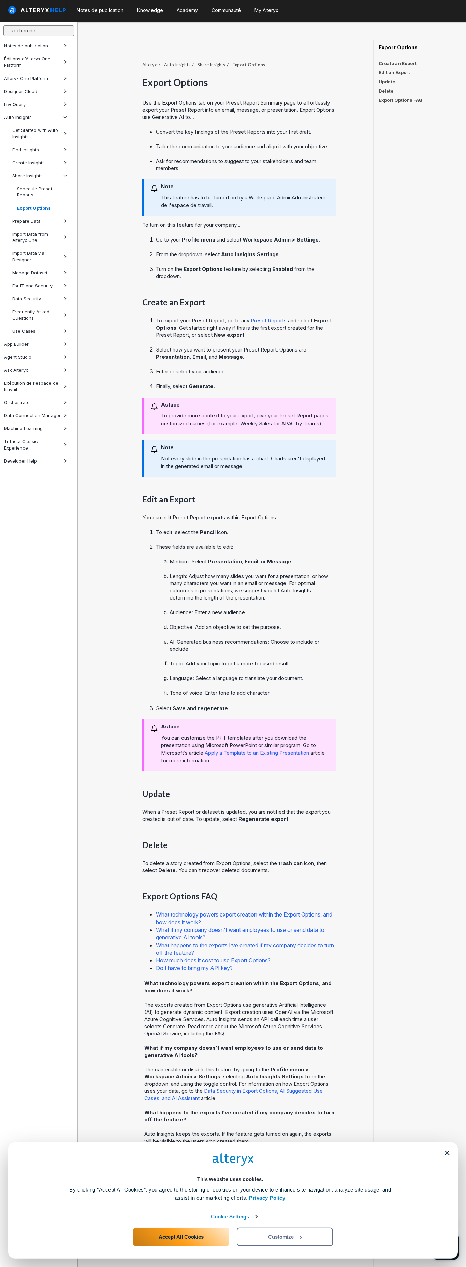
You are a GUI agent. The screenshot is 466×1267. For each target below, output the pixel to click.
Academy (187, 10)
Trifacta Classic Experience (21, 444)
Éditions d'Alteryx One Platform (27, 62)
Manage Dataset (29, 272)
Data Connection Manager (32, 415)
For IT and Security (32, 285)
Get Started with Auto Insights (35, 133)
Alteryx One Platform (26, 78)
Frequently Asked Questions (30, 314)
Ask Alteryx (16, 370)
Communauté (226, 10)
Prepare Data (26, 221)
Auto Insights (18, 117)
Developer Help (20, 461)
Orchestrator (17, 402)
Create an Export (398, 63)
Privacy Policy (267, 1198)
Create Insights (28, 162)
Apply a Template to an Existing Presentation (257, 752)
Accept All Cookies (181, 1237)
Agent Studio (17, 357)
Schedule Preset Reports (34, 191)
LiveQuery (15, 104)
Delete (386, 91)
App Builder (16, 344)
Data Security (26, 298)
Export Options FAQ (400, 100)
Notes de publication (26, 46)
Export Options (34, 208)
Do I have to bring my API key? (194, 968)
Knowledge (150, 10)
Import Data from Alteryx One (30, 237)
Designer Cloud (20, 91)
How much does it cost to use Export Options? (213, 960)
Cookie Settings (230, 1217)
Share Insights (27, 175)
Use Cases (23, 331)
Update (387, 81)
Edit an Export (394, 72)
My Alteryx (266, 10)
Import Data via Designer (28, 256)
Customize (281, 1237)
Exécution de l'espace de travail (31, 386)
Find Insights (25, 149)
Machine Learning (23, 428)
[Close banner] (447, 1153)
